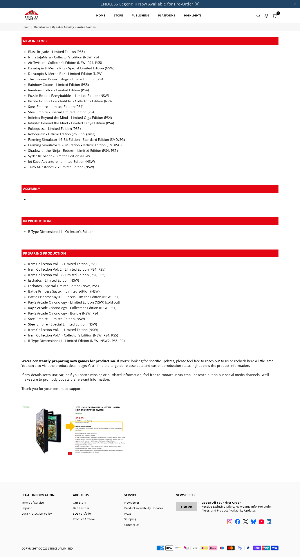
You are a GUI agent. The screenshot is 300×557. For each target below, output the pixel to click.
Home (25, 27)
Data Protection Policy (37, 513)
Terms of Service (33, 503)
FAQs (127, 513)
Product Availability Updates (143, 508)
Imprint (27, 508)
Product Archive (84, 519)
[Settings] (266, 15)
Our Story (79, 503)
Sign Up (186, 506)
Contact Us (131, 525)
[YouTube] (261, 522)
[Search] (258, 15)
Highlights (193, 15)
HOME (100, 15)
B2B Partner (81, 508)
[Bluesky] (253, 522)
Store (118, 15)
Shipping (130, 519)
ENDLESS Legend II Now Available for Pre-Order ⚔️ (150, 4)
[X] (245, 522)
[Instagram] (229, 522)
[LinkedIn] (269, 522)
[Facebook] (237, 522)
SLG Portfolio (82, 513)
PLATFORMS (166, 15)
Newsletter (131, 503)
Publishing (140, 15)
